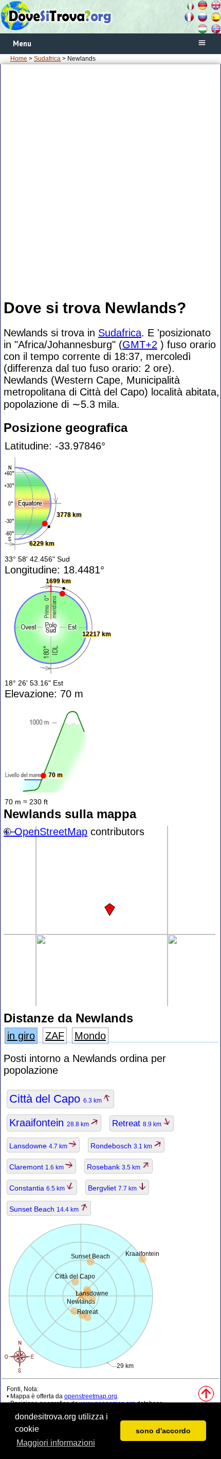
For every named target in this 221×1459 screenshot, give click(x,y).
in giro (21, 1035)
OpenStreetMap (50, 831)
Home (18, 58)
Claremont (37, 1167)
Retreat (137, 1123)
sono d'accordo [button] (163, 1431)
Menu (22, 43)
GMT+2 (139, 344)
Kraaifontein (49, 1122)
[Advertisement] (110, 181)
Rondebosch (122, 1146)
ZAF (54, 1035)
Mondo (90, 1035)
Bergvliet (113, 1188)
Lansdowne (39, 1146)
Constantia (37, 1188)
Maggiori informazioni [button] (55, 1442)
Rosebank (114, 1167)
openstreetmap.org (90, 1396)
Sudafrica (47, 58)
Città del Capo (56, 1098)
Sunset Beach (44, 1209)
